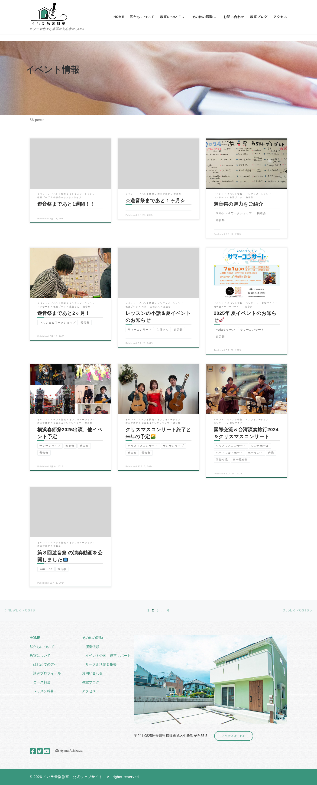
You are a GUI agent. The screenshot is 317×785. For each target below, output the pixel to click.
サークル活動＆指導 (101, 664)
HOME (35, 638)
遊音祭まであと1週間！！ (66, 204)
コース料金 (42, 682)
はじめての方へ (45, 664)
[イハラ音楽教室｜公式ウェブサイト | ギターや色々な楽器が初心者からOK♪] (49, 13)
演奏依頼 (92, 647)
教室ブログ (90, 682)
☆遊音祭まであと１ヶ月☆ (155, 200)
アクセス (89, 691)
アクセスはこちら (234, 736)
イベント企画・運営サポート (108, 655)
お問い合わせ (92, 673)
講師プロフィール (47, 673)
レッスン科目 (43, 691)
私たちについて (42, 647)
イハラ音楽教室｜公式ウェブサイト (73, 777)
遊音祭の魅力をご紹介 (238, 204)
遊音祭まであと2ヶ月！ (63, 313)
